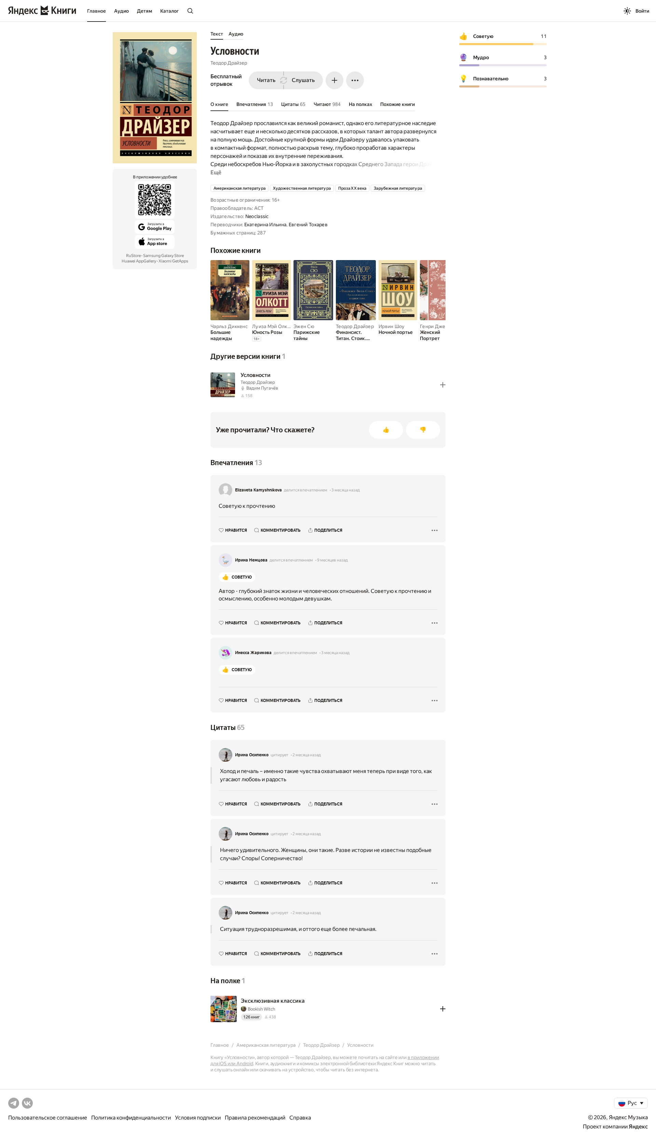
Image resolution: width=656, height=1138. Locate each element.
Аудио (121, 11)
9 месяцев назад (332, 560)
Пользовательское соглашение (47, 1117)
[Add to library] (443, 385)
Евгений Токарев (308, 224)
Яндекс (638, 1126)
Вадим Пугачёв (262, 388)
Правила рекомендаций (255, 1117)
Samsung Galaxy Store (163, 255)
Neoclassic (257, 216)
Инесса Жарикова (253, 652)
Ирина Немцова (251, 560)
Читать (266, 80)
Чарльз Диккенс (229, 326)
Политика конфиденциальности (131, 1117)
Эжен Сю (303, 326)
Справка (300, 1117)
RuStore (133, 255)
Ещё (215, 172)
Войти (642, 11)
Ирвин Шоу (392, 326)
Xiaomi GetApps (173, 261)
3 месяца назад (345, 490)
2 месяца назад (306, 755)
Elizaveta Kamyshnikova (258, 490)
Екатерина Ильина (265, 224)
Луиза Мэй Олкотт (273, 326)
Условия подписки (198, 1117)
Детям (144, 11)
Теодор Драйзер (228, 63)
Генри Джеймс (437, 326)
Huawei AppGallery (139, 261)
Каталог (169, 11)
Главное (96, 11)
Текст (216, 34)
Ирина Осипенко (252, 755)
